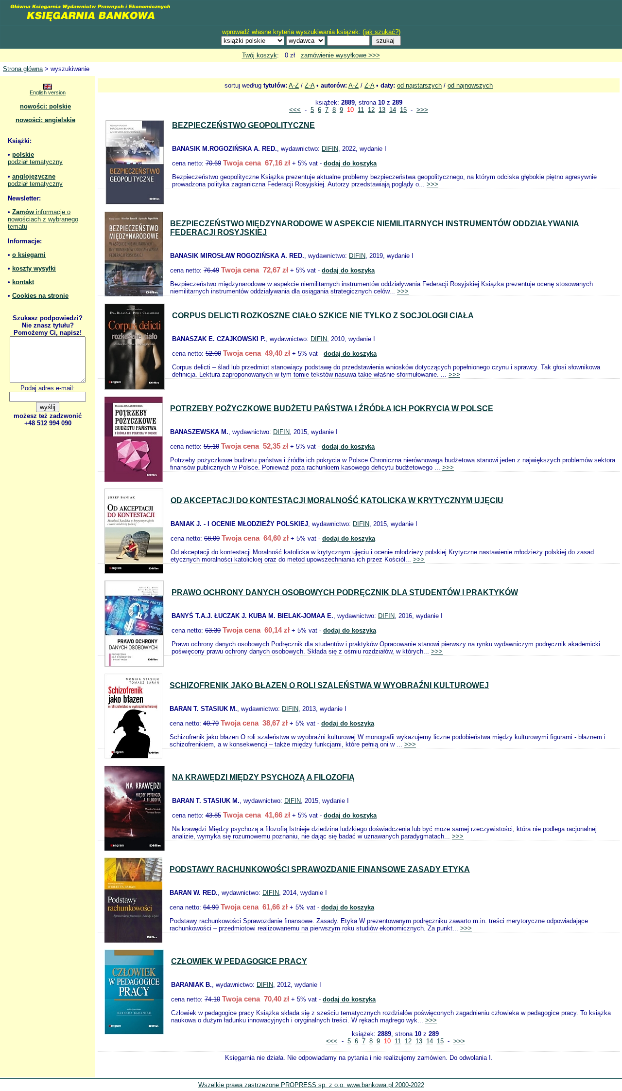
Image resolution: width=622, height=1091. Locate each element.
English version (48, 92)
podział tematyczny (35, 161)
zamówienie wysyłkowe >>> (340, 55)
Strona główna (23, 69)
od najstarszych (419, 85)
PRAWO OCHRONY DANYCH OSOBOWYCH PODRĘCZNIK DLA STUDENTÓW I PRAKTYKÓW (345, 592)
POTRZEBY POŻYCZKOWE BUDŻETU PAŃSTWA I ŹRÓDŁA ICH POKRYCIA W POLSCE (331, 408)
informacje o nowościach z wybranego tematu (43, 219)
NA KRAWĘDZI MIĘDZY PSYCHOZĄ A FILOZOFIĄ (263, 777)
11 (361, 109)
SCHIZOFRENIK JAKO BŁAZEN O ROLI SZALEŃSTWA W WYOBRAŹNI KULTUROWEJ (329, 685)
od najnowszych (470, 85)
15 (403, 109)
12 (371, 109)
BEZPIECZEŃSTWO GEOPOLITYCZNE (243, 125)
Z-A (309, 85)
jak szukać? (381, 32)
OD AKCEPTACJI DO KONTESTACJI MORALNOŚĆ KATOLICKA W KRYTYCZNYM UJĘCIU (337, 500)
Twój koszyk (259, 55)
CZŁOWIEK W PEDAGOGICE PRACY (239, 961)
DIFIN (330, 148)
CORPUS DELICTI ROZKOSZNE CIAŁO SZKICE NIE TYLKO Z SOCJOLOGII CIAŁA (323, 315)
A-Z (294, 85)
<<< (295, 109)
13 (382, 109)
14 (392, 109)
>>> (422, 109)
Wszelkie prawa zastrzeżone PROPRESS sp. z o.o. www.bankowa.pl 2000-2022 (311, 1085)
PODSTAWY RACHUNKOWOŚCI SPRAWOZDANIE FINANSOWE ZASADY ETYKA (320, 869)
